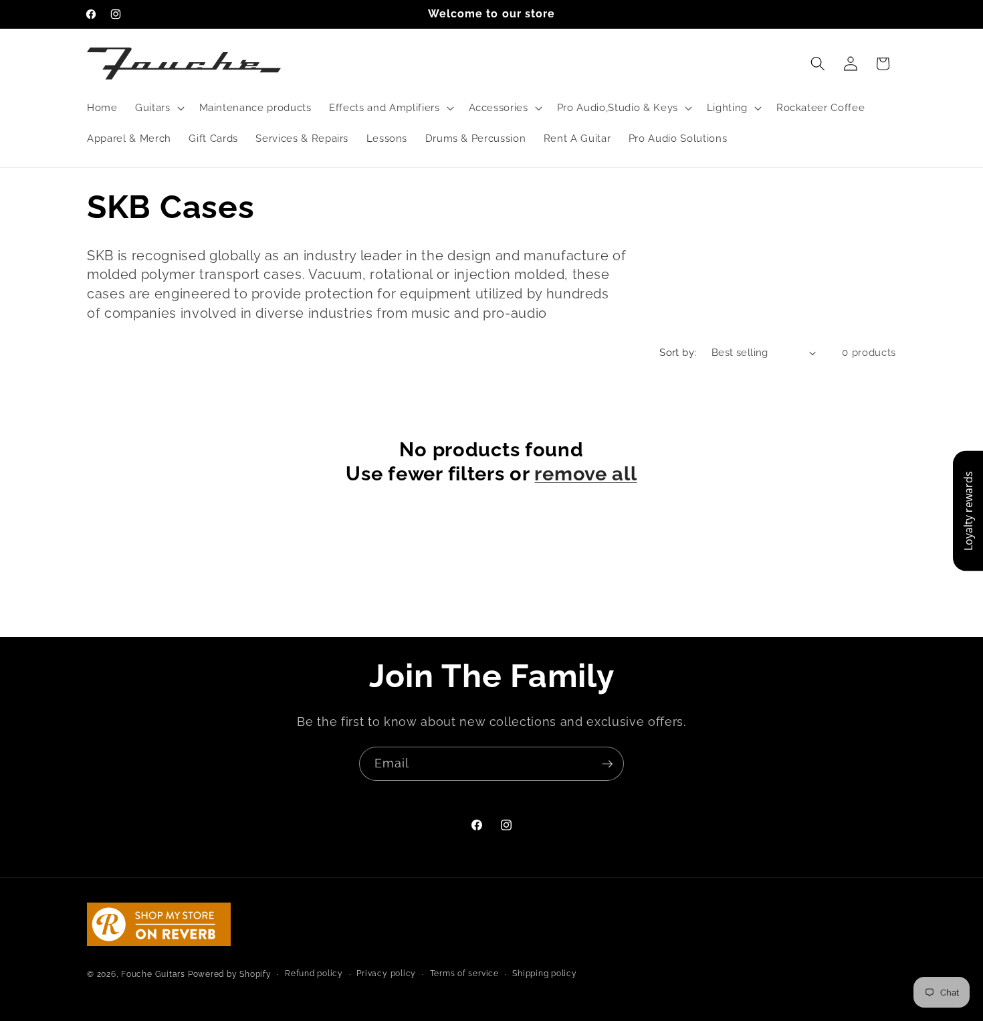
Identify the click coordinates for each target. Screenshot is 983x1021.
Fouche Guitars (153, 973)
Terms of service (464, 973)
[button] (158, 107)
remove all (585, 473)
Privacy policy (386, 973)
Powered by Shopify (229, 973)
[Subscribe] (607, 764)
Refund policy (314, 973)
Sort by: (678, 353)
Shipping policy (544, 973)
